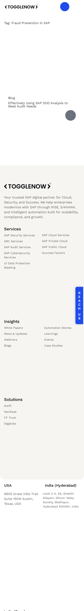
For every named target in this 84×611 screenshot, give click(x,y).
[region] (42, 576)
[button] (75, 6)
